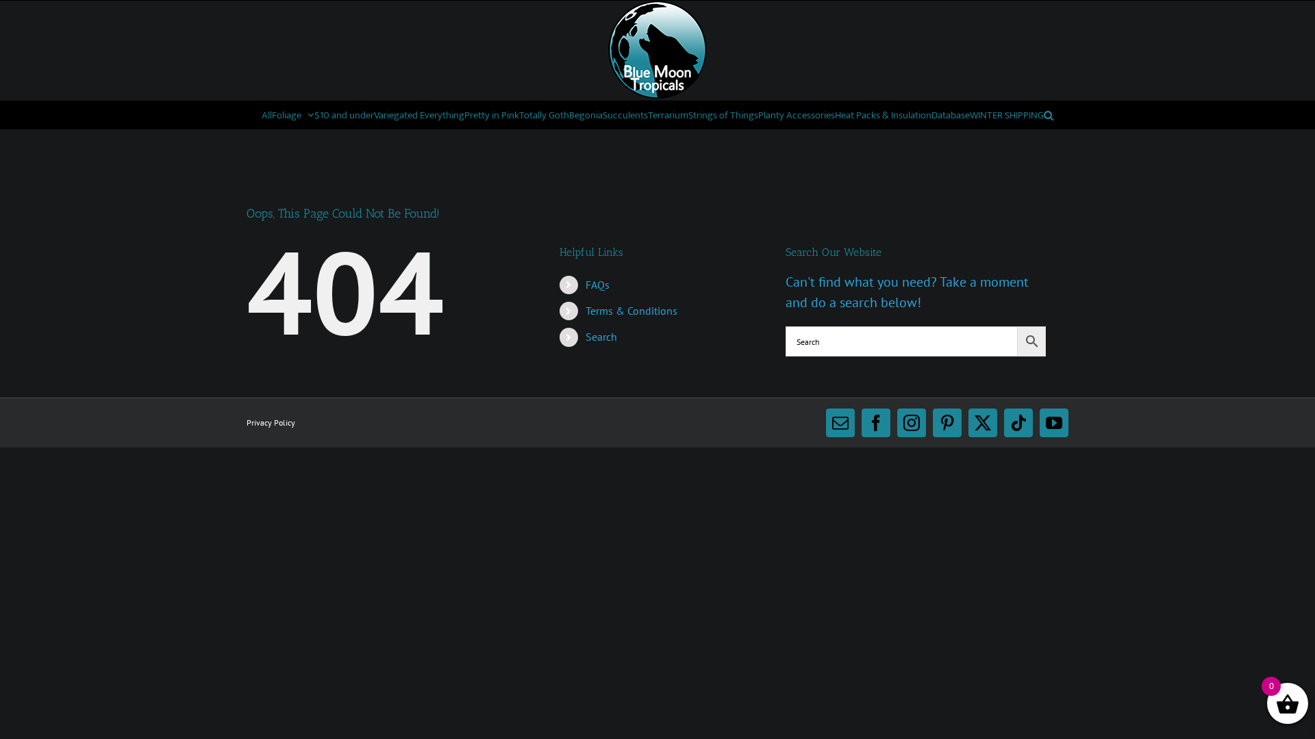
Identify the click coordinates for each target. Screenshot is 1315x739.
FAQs (598, 284)
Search (601, 336)
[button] (1048, 115)
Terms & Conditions (631, 310)
